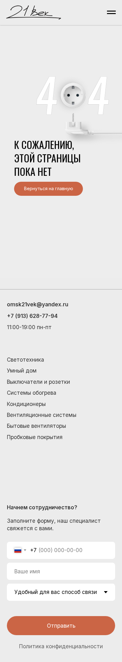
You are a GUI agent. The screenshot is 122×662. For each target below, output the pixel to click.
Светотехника (25, 359)
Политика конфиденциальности (61, 646)
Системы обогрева (31, 392)
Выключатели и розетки (38, 381)
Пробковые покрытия (35, 437)
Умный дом (22, 370)
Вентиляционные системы (41, 415)
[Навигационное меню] (111, 12)
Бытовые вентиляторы (36, 425)
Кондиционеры (26, 404)
